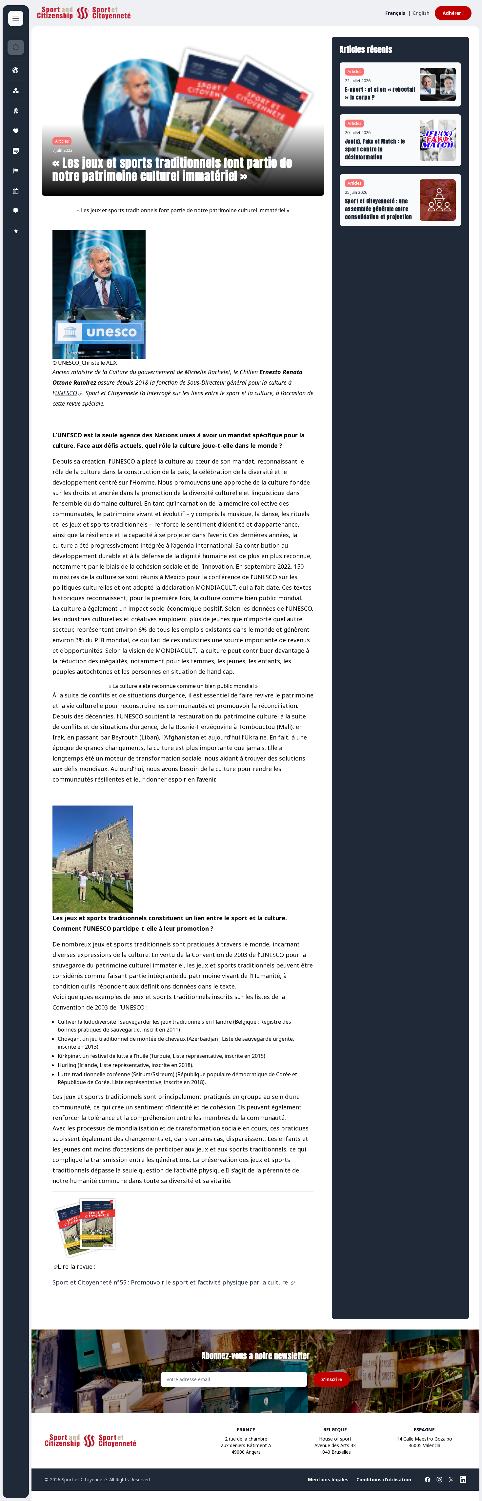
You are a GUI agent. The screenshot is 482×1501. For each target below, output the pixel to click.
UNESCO (66, 393)
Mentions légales (328, 1479)
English (421, 13)
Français (395, 13)
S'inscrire (331, 1379)
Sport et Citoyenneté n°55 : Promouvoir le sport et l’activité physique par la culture (171, 1282)
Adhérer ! (453, 13)
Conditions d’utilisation (383, 1479)
